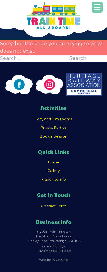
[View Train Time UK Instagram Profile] (49, 84)
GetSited (62, 260)
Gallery (53, 170)
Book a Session (53, 136)
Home (53, 162)
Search (77, 58)
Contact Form (53, 206)
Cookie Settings (53, 246)
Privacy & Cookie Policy (53, 251)
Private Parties (53, 127)
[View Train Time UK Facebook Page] (19, 84)
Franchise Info (53, 179)
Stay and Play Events (53, 119)
